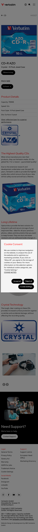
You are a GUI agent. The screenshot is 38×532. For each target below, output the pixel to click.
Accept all (17, 281)
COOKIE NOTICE (10, 272)
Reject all (28, 281)
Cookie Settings (26, 287)
